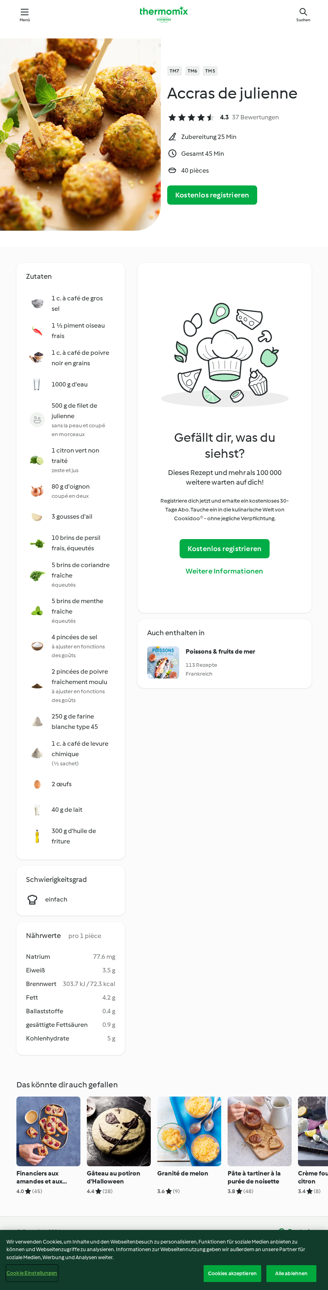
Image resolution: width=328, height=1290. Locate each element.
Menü (25, 19)
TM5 (210, 71)
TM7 (175, 71)
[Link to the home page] (164, 14)
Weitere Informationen (224, 571)
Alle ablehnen (291, 1273)
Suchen (303, 19)
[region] (164, 1260)
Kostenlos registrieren (212, 195)
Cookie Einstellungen (32, 1273)
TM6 (193, 71)
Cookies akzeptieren (232, 1273)
